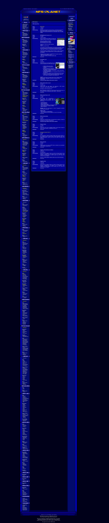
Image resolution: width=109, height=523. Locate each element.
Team (24, 506)
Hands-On (24, 84)
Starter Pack (25, 193)
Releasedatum (25, 41)
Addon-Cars (25, 452)
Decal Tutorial (25, 350)
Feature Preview (26, 194)
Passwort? (71, 60)
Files (23, 175)
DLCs (24, 103)
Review (24, 147)
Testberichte (25, 148)
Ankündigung (25, 34)
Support (24, 289)
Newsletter (25, 26)
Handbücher (25, 99)
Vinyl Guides (25, 349)
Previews (24, 492)
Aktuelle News (25, 24)
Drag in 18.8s (25, 415)
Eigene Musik (25, 211)
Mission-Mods (25, 457)
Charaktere (25, 363)
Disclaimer (25, 507)
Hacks (24, 379)
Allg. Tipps (25, 372)
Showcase (24, 202)
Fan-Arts (24, 323)
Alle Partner (71, 63)
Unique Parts (25, 370)
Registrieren (71, 59)
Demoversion (25, 431)
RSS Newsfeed (25, 27)
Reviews (24, 106)
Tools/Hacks (25, 256)
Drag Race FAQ (25, 414)
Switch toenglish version (26, 19)
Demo (24, 94)
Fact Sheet (25, 399)
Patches (24, 151)
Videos (24, 48)
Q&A (23, 245)
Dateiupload (25, 501)
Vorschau (24, 274)
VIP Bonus (24, 127)
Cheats (24, 128)
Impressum (25, 509)
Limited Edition (25, 95)
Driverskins (25, 434)
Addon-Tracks (25, 453)
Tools (24, 378)
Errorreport (25, 508)
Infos (23, 360)
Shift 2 (70, 25)
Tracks (24, 429)
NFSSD (70, 67)
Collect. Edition (25, 308)
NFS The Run (71, 24)
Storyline (24, 242)
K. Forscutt (25, 296)
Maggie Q (24, 264)
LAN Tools (24, 407)
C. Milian (24, 265)
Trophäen (24, 80)
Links (24, 500)
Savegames (25, 313)
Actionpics (25, 465)
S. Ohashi (24, 297)
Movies (24, 383)
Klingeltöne (25, 262)
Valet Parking (25, 184)
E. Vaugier (24, 305)
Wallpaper (24, 110)
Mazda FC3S (25, 144)
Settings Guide (25, 210)
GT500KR (24, 251)
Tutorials (24, 417)
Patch (24, 311)
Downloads (25, 335)
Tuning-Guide (25, 290)
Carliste (24, 426)
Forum (24, 28)
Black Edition (25, 340)
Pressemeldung (25, 398)
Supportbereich (25, 336)
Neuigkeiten (25, 33)
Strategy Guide (25, 348)
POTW (24, 505)
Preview (24, 131)
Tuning (24, 158)
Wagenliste (25, 281)
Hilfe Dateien (25, 411)
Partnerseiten (25, 499)
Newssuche (25, 25)
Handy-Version (25, 341)
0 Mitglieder (70, 52)
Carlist (24, 361)
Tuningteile (25, 397)
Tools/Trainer (25, 312)
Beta (23, 192)
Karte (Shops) (25, 369)
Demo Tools (25, 380)
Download (24, 437)
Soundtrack (25, 45)
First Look (24, 209)
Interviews (24, 425)
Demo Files (25, 315)
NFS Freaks (71, 66)
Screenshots (25, 63)
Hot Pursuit (71, 26)
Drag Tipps (25, 373)
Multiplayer (25, 96)
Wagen (24, 57)
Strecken (24, 214)
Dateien (24, 330)
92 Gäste (69, 51)
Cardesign (24, 470)
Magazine (24, 371)
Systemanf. (25, 35)
